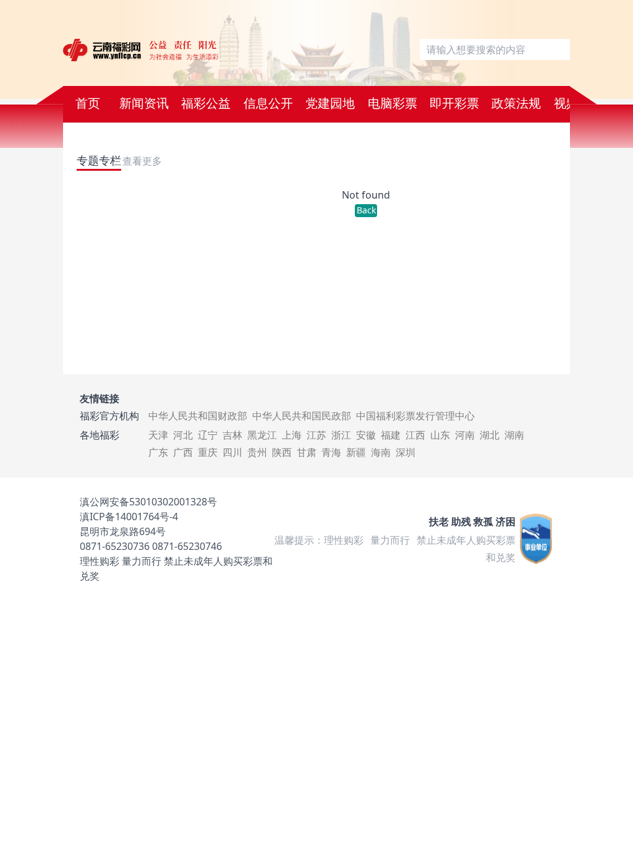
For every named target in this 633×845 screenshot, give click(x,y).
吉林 (232, 435)
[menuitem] (88, 104)
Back (366, 210)
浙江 (341, 435)
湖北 (489, 435)
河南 (465, 435)
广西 (183, 452)
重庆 (208, 452)
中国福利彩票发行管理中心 (415, 415)
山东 (440, 435)
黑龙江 (262, 435)
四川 (232, 452)
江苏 (316, 435)
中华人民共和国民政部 (301, 415)
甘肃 (306, 452)
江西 (415, 435)
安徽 (366, 435)
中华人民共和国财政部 (197, 415)
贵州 (257, 452)
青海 (331, 452)
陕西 (282, 452)
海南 (381, 452)
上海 (292, 435)
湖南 (514, 435)
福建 (391, 435)
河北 (183, 435)
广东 (158, 452)
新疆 (356, 452)
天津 (158, 435)
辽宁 (208, 435)
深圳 (405, 452)
